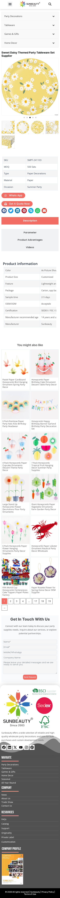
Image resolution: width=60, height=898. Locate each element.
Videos (30, 247)
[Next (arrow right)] (55, 449)
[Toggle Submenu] (53, 16)
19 (49, 601)
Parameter (30, 233)
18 (42, 601)
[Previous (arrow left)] (5, 449)
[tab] (30, 221)
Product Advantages (30, 240)
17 (35, 601)
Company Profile (11, 849)
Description (30, 221)
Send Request (30, 677)
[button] (10, 4)
